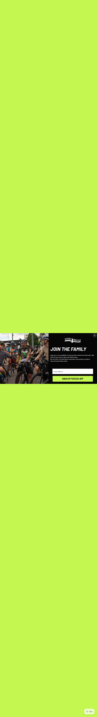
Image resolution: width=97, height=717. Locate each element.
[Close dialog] (94, 335)
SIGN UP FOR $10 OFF (72, 378)
